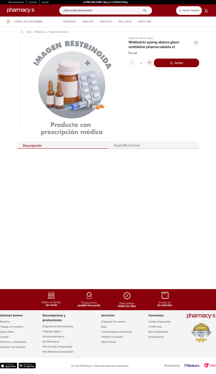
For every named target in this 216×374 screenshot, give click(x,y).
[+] (150, 63)
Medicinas (40, 32)
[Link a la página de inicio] (25, 32)
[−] (132, 63)
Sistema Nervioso (59, 32)
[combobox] (105, 10)
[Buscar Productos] (145, 10)
